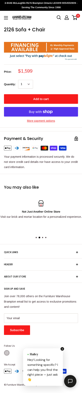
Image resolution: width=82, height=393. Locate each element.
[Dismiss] (62, 349)
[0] (74, 17)
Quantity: (10, 84)
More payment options (41, 120)
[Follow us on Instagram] (7, 353)
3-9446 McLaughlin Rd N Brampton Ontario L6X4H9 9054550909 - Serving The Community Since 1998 (41, 5)
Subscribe (17, 330)
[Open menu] (6, 17)
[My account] (67, 17)
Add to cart (41, 99)
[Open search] (59, 17)
